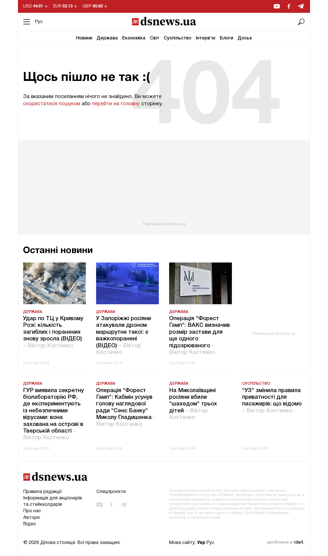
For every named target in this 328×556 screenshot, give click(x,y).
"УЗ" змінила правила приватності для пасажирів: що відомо (272, 400)
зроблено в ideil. (285, 542)
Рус (39, 22)
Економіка (134, 38)
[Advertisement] (164, 183)
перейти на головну (116, 104)
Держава (107, 38)
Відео (29, 524)
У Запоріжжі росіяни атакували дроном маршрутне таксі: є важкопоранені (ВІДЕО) (123, 335)
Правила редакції (42, 492)
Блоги (226, 38)
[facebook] (288, 6)
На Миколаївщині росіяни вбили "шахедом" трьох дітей (193, 404)
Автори (31, 518)
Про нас (32, 511)
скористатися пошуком (51, 104)
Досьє (245, 38)
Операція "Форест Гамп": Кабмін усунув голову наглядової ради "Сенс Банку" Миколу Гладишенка (126, 407)
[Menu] (26, 21)
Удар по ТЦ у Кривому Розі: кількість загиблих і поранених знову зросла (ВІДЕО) (53, 332)
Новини (84, 38)
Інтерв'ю (206, 38)
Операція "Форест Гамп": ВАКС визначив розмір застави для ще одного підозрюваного (199, 335)
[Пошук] (301, 21)
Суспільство (177, 38)
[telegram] (300, 6)
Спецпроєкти (111, 492)
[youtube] (276, 6)
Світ (154, 38)
